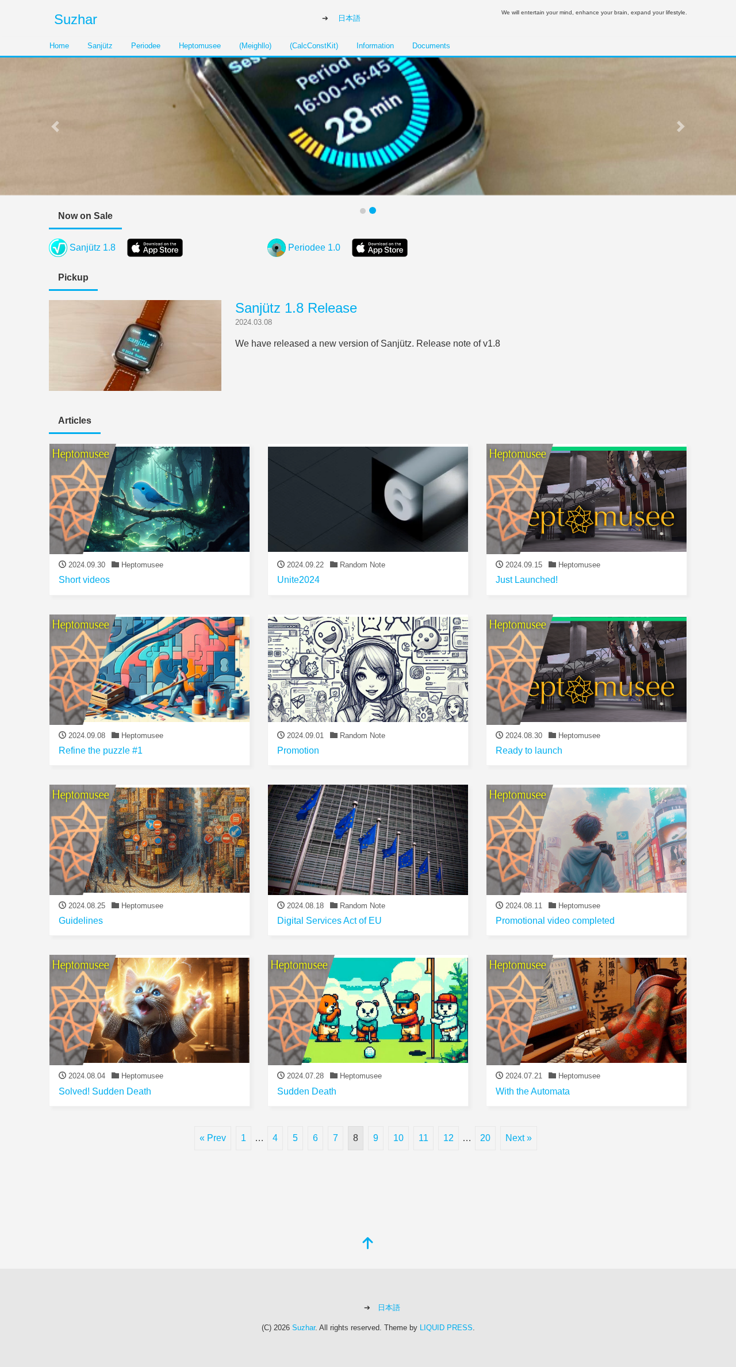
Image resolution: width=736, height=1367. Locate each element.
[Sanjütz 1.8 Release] (135, 384)
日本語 (349, 18)
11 (423, 1138)
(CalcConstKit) (314, 45)
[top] (368, 1244)
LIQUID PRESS (446, 1327)
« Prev (213, 1138)
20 (485, 1138)
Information (375, 45)
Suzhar (75, 19)
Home (59, 45)
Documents (431, 45)
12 (448, 1138)
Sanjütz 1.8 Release (296, 308)
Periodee (145, 45)
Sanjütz (100, 45)
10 (398, 1138)
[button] (55, 126)
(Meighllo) (255, 45)
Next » (518, 1138)
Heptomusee (200, 45)
